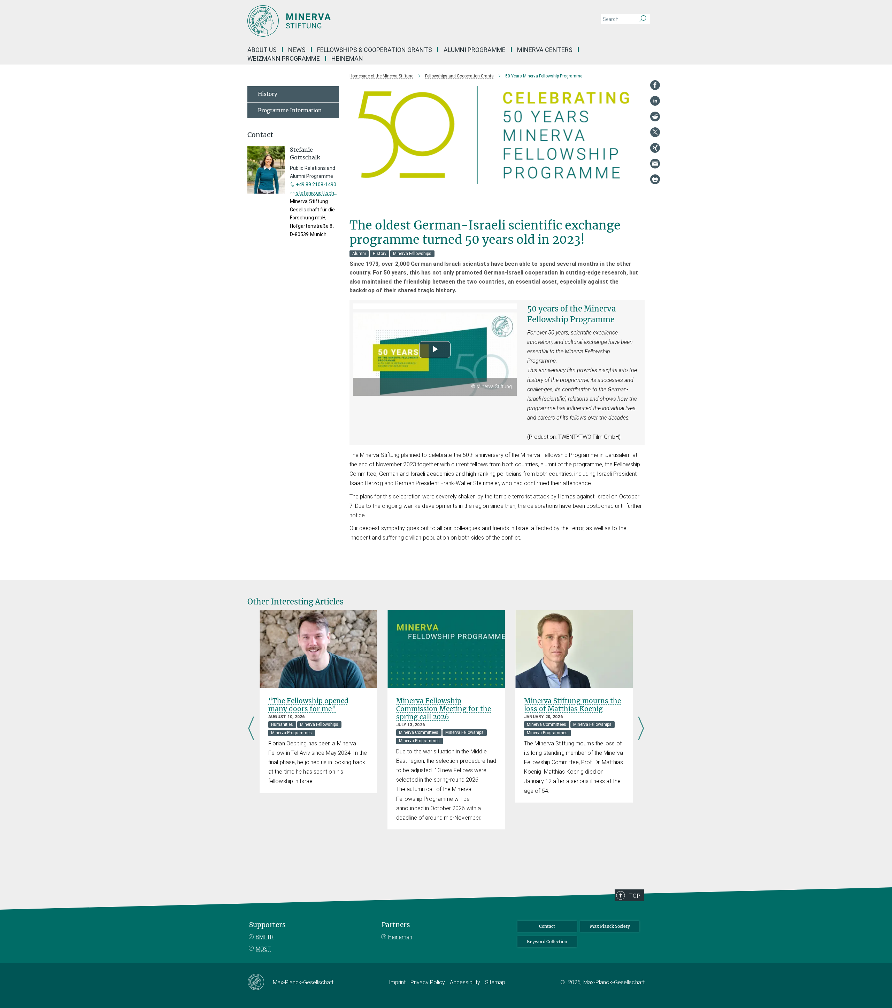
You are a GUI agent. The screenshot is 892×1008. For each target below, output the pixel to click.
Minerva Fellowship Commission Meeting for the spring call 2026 (443, 709)
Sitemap (495, 982)
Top (634, 895)
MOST (263, 949)
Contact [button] (260, 135)
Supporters (267, 925)
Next (641, 729)
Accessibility (465, 982)
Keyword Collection (547, 941)
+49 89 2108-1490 (316, 184)
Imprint (397, 982)
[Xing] (655, 148)
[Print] (655, 179)
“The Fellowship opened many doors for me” (308, 705)
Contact (547, 926)
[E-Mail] (655, 163)
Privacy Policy (427, 982)
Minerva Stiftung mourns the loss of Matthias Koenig (572, 705)
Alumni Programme (475, 49)
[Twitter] (655, 132)
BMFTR (265, 937)
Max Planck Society (610, 926)
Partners (396, 925)
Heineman (400, 937)
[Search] (643, 19)
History (267, 94)
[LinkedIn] (655, 101)
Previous (251, 729)
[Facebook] (655, 85)
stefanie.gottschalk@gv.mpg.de (332, 193)
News (297, 49)
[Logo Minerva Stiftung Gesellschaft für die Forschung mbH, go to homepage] (378, 21)
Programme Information (290, 110)
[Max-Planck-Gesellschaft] (260, 982)
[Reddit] (655, 116)
